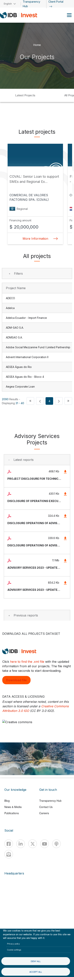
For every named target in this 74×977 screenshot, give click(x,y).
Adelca (10, 308)
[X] (32, 844)
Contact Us (46, 807)
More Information (35, 238)
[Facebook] (8, 844)
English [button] (8, 3)
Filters (18, 273)
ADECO (10, 298)
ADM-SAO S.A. (15, 327)
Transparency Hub (50, 800)
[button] (30, 401)
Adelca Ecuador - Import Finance (26, 317)
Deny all (36, 961)
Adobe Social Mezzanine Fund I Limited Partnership (38, 347)
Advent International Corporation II (27, 357)
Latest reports (23, 460)
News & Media (13, 807)
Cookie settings (14, 949)
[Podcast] (56, 844)
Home (37, 44)
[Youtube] (44, 844)
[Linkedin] (20, 844)
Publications (11, 813)
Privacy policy (13, 943)
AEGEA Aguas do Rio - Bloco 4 (25, 376)
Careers (44, 813)
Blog (7, 800)
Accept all (35, 971)
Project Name (16, 288)
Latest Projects (25, 95)
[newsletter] (8, 854)
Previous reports (26, 615)
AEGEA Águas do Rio (19, 366)
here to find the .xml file (27, 661)
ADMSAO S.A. (14, 337)
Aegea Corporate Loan (20, 386)
